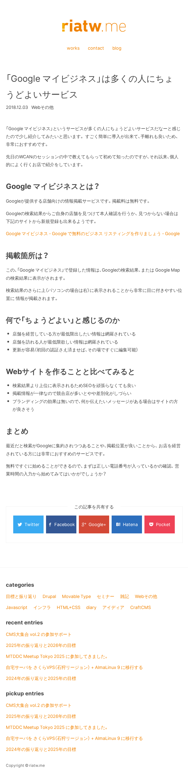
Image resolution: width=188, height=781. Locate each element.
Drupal (49, 596)
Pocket (163, 524)
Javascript (16, 607)
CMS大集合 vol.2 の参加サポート (39, 634)
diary (91, 607)
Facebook (64, 524)
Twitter (31, 524)
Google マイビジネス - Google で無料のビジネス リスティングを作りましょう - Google (93, 233)
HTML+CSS (68, 607)
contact (96, 48)
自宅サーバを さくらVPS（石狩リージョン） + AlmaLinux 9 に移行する (74, 667)
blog (116, 48)
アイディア (113, 607)
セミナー (105, 596)
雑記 (124, 596)
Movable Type (76, 596)
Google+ (97, 524)
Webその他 (146, 596)
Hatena (130, 524)
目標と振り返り (21, 596)
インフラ (42, 607)
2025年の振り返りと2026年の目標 (41, 645)
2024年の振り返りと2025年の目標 (41, 678)
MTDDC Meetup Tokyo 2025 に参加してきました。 (57, 656)
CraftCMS (140, 607)
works (73, 48)
